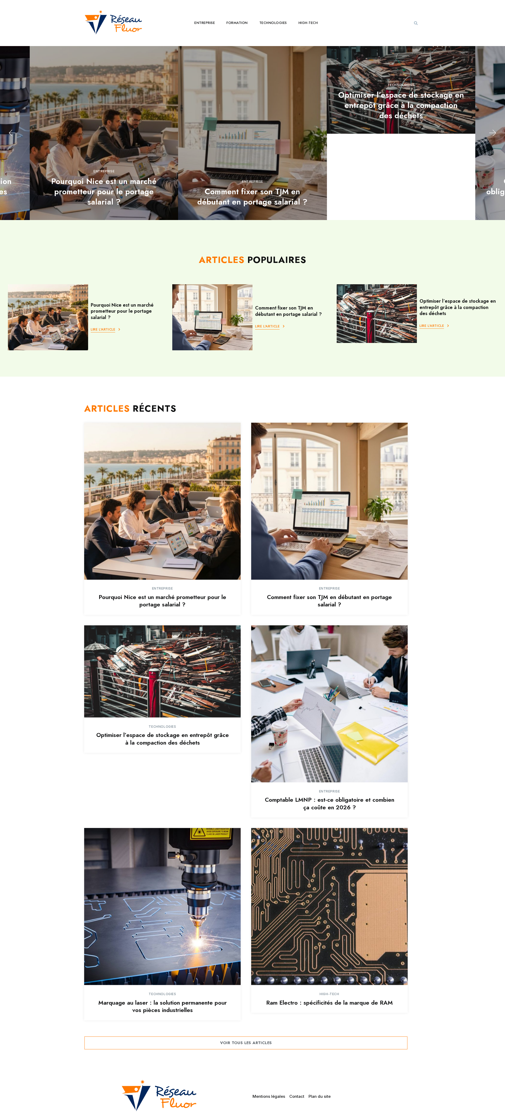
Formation (237, 22)
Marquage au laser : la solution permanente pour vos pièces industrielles (162, 1006)
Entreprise (204, 22)
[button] (415, 23)
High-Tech (308, 22)
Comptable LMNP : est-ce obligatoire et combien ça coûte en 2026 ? (329, 803)
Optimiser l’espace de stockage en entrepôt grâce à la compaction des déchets (401, 105)
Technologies (273, 22)
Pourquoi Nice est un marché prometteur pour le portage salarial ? (103, 191)
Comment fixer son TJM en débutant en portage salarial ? (252, 196)
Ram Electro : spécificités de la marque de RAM (329, 1002)
